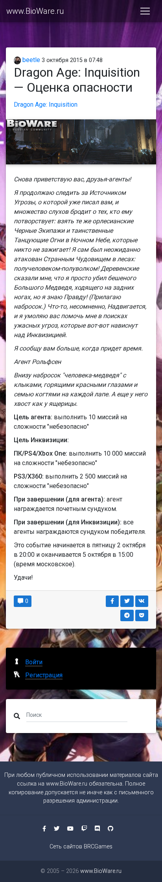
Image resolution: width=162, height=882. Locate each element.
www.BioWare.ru (35, 11)
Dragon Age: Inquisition (45, 104)
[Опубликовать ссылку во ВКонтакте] (142, 601)
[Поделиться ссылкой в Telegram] (127, 615)
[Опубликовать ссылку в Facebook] (112, 601)
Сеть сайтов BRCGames (81, 846)
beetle (30, 60)
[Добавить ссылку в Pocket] (142, 615)
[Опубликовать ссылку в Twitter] (127, 601)
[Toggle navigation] (145, 11)
